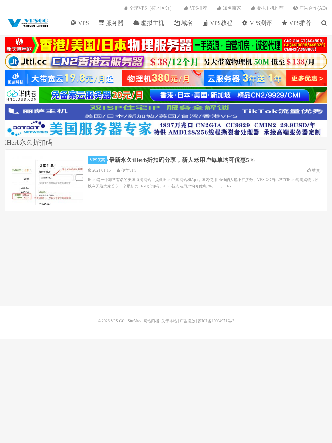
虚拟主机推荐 (269, 8)
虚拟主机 (151, 23)
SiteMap (134, 321)
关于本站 (169, 321)
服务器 (114, 23)
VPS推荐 (300, 23)
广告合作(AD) (312, 8)
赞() (316, 170)
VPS (83, 23)
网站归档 (151, 321)
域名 (186, 23)
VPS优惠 (97, 160)
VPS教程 (220, 23)
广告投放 (187, 321)
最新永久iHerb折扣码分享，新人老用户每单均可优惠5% (182, 160)
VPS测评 (260, 23)
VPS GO (27, 23)
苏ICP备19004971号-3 (216, 321)
